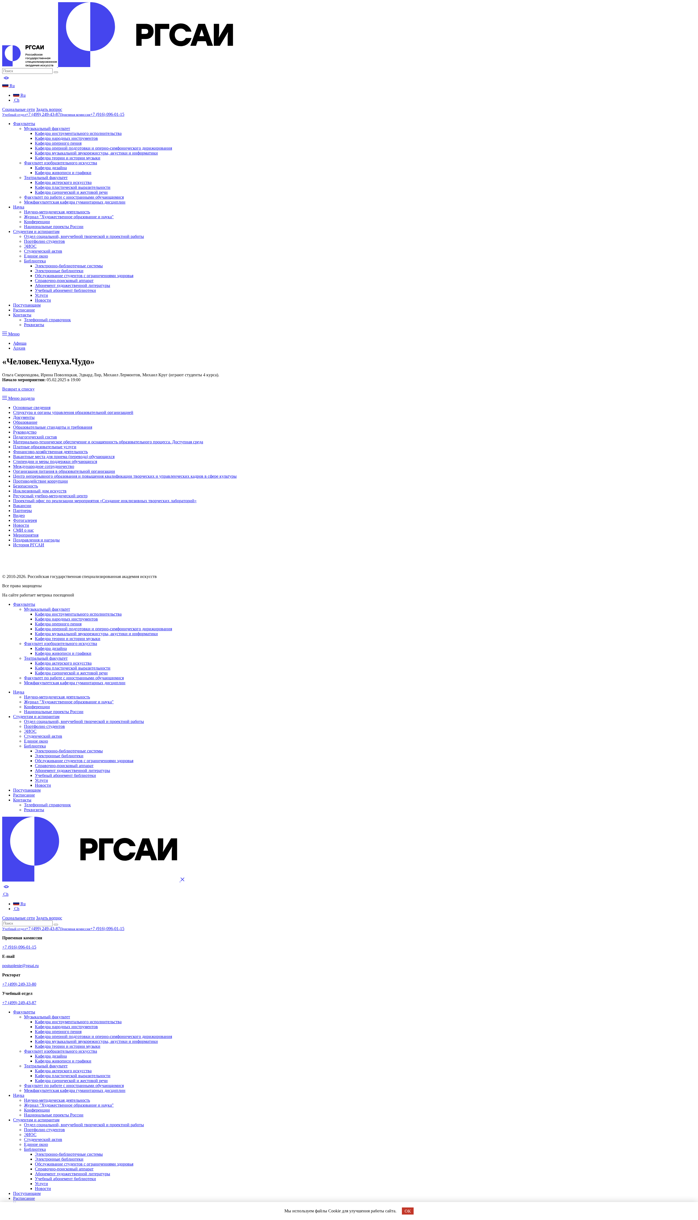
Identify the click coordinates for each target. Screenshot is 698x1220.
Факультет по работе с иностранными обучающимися (74, 197)
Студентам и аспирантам (36, 231)
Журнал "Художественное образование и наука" (69, 216)
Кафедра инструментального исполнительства (78, 133)
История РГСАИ (28, 545)
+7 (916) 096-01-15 (19, 947)
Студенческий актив (43, 251)
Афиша (19, 343)
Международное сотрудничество (43, 466)
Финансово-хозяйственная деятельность (50, 451)
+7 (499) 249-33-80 (19, 984)
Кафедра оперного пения (58, 143)
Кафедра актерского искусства (63, 182)
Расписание (24, 310)
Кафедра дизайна (51, 167)
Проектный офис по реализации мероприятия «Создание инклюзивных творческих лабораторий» (105, 500)
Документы (24, 417)
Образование (25, 422)
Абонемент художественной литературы (72, 285)
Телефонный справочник (47, 319)
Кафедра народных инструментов (66, 138)
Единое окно (36, 256)
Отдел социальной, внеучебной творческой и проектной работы (84, 236)
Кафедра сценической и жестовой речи (71, 192)
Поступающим (27, 305)
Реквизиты (34, 324)
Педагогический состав (35, 437)
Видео (19, 515)
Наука (18, 207)
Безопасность (25, 486)
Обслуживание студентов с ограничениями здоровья (84, 275)
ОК (408, 1211)
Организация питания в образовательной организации (64, 471)
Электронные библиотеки (59, 270)
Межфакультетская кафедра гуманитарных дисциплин (74, 202)
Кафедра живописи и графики (63, 172)
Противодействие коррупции (40, 481)
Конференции (37, 221)
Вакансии (22, 505)
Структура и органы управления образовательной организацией (73, 412)
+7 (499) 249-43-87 (19, 1002)
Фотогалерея (25, 520)
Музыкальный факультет (47, 128)
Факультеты (24, 123)
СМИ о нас (23, 530)
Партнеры (22, 510)
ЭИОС (30, 246)
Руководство (25, 432)
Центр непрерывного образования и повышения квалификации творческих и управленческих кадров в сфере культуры (125, 476)
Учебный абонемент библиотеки (65, 290)
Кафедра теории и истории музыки (67, 158)
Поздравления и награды (36, 540)
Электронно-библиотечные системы (69, 266)
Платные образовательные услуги (44, 446)
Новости (43, 300)
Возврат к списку (18, 389)
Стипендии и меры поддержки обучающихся (55, 461)
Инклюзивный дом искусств (40, 491)
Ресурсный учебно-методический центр (50, 496)
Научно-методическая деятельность (57, 212)
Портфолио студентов (44, 241)
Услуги (41, 295)
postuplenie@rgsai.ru (20, 965)
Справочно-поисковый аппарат (64, 280)
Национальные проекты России (53, 226)
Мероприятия (25, 535)
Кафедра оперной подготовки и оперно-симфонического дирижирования (103, 148)
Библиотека (35, 261)
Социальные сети (18, 109)
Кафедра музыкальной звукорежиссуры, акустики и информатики (96, 153)
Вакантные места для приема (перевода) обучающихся (64, 456)
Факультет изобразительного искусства (60, 163)
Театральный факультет (46, 177)
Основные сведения (31, 407)
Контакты (22, 315)
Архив (19, 348)
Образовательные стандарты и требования (52, 427)
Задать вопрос (49, 109)
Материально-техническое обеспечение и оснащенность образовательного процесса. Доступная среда (108, 442)
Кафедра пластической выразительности (72, 187)
